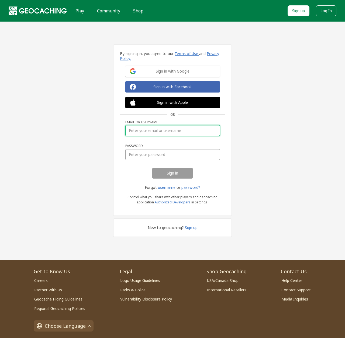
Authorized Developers (173, 202)
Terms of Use (187, 53)
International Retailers (226, 289)
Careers (41, 280)
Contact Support (296, 289)
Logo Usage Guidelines (140, 280)
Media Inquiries (294, 299)
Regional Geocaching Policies (59, 308)
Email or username (141, 122)
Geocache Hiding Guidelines (58, 299)
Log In (326, 10)
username (166, 187)
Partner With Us (48, 289)
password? (190, 187)
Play (79, 11)
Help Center (291, 280)
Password (134, 146)
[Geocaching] (38, 10)
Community (108, 11)
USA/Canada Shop (223, 280)
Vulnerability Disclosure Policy (146, 299)
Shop (138, 11)
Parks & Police (133, 289)
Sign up (298, 10)
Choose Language (65, 326)
